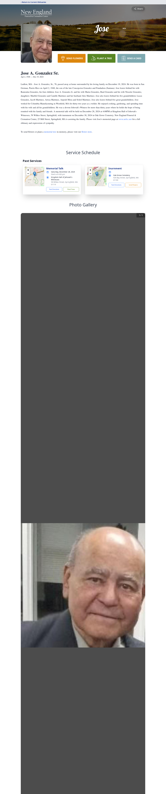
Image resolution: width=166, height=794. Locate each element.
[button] (34, 174)
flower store (87, 131)
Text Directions (54, 189)
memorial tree (50, 131)
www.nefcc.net (125, 119)
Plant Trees (71, 189)
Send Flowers (133, 185)
